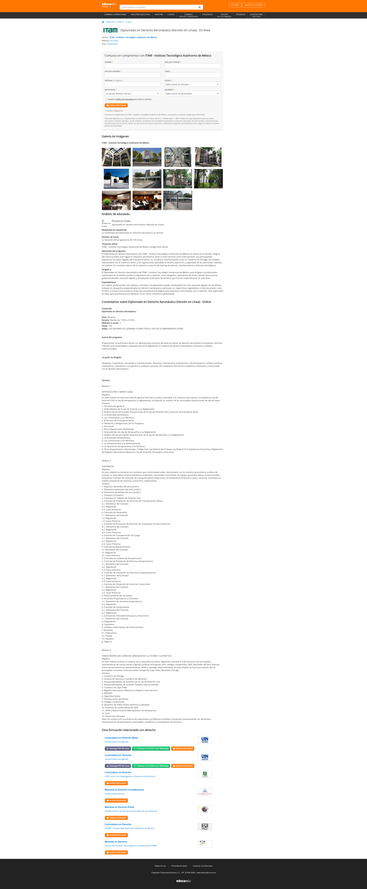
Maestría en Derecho (116, 841)
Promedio (169, 90)
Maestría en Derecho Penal (119, 807)
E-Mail (167, 71)
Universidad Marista (114, 793)
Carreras (188, 15)
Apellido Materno (112, 71)
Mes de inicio (110, 90)
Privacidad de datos (179, 866)
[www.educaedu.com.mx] (183, 880)
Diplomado (207, 14)
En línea (128, 22)
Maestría (159, 14)
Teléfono (113, 80)
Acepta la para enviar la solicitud (129, 99)
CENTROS (235, 5)
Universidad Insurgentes (116, 741)
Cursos (171, 14)
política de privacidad (124, 99)
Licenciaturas (256, 15)
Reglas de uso (160, 866)
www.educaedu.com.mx (206, 872)
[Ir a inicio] (103, 22)
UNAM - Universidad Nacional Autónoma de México (129, 828)
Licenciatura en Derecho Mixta (121, 738)
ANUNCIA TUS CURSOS (253, 5)
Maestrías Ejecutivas (140, 14)
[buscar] (199, 7)
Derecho (120, 22)
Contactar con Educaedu (202, 866)
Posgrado (240, 14)
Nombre (108, 62)
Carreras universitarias (115, 14)
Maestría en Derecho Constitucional (124, 790)
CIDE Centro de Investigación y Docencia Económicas (130, 776)
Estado (168, 80)
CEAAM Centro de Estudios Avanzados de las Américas (131, 811)
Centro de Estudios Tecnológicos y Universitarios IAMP (131, 845)
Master (224, 15)
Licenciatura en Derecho (118, 755)
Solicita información (117, 105)
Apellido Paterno (172, 62)
